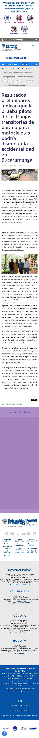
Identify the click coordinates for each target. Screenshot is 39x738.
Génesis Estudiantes (19, 544)
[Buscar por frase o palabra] (36, 39)
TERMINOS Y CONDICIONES (19, 706)
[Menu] (33, 46)
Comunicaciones (11, 64)
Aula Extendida (19, 548)
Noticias (25, 64)
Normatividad (32, 548)
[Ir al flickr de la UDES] (27, 534)
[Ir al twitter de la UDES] (16, 534)
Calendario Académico (7, 540)
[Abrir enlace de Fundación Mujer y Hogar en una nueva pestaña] (23, 728)
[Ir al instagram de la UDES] (11, 534)
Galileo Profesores (19, 540)
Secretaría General (32, 544)
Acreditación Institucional (32, 551)
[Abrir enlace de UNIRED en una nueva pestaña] (14, 728)
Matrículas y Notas (7, 547)
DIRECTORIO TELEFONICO (19, 710)
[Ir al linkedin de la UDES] (33, 534)
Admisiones (7, 544)
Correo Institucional (32, 540)
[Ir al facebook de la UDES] (5, 534)
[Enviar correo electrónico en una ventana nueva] (19, 691)
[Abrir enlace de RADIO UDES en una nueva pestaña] (5, 728)
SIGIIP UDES (19, 552)
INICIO (19, 701)
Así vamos (7, 504)
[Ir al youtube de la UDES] (22, 534)
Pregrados (15, 584)
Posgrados (26, 584)
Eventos (35, 64)
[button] (4, 733)
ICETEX (7, 555)
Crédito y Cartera (7, 551)
